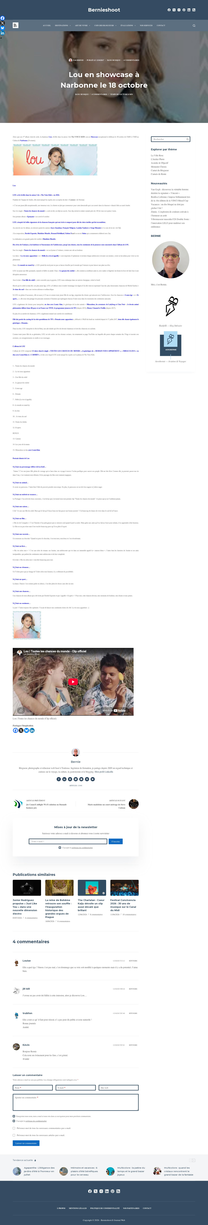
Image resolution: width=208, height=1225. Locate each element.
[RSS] (193, 9)
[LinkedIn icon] (64, 779)
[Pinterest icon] (87, 779)
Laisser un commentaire (26, 1143)
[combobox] (168, 139)
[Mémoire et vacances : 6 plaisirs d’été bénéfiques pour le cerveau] (63, 1171)
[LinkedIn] (188, 9)
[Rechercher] (194, 25)
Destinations (61, 25)
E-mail (61, 1087)
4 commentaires (131, 60)
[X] (21, 730)
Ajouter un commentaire (26, 1097)
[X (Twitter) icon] (76, 779)
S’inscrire (115, 841)
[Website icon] (70, 779)
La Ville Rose (157, 155)
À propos (61, 1208)
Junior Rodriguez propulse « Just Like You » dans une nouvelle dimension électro (25, 907)
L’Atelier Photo (157, 159)
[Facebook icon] (59, 779)
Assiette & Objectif (159, 162)
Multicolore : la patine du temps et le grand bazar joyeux (131, 1171)
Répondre (133, 961)
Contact (161, 25)
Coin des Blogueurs (104, 25)
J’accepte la (77, 847)
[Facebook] (169, 9)
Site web (104, 1087)
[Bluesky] (26, 730)
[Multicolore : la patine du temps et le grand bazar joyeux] (110, 1171)
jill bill (26, 988)
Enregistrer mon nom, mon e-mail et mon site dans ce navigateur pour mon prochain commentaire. (53, 1116)
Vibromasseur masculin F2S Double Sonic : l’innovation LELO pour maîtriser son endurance (170, 223)
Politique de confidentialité (105, 1208)
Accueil (47, 25)
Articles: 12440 (75, 785)
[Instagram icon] (81, 779)
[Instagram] (179, 9)
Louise (27, 960)
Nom (18, 1087)
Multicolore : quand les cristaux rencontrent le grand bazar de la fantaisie (178, 1171)
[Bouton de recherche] (187, 139)
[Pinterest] (184, 9)
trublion (27, 1013)
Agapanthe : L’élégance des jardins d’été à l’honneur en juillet (39, 1171)
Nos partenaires (131, 1208)
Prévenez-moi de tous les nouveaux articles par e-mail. (41, 1135)
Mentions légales (78, 1208)
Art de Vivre (81, 25)
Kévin (26, 1045)
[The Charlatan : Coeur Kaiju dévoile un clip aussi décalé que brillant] (92, 888)
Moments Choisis (159, 166)
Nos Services (146, 25)
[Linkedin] (32, 730)
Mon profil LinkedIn (104, 771)
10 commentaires (129, 914)
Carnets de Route (158, 173)
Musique (116, 60)
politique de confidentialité (82, 847)
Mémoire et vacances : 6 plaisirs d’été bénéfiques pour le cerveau (84, 1171)
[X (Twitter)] (174, 9)
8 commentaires (63, 921)
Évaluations (127, 25)
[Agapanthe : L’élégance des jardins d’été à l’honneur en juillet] (17, 1171)
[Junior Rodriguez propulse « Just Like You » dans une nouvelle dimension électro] (27, 888)
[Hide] (1, 38)
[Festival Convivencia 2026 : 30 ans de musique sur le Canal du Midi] (124, 888)
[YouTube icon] (93, 779)
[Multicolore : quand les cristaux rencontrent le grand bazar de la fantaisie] (157, 1171)
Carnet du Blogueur (160, 170)
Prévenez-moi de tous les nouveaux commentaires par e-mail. (44, 1128)
